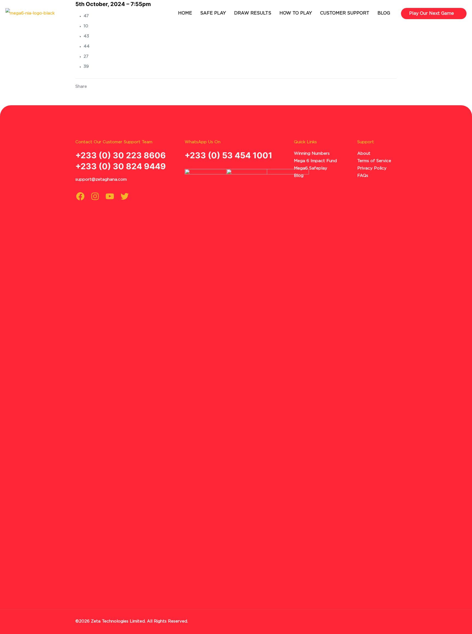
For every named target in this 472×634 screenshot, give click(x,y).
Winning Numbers (312, 153)
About (363, 153)
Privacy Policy (372, 168)
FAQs (362, 175)
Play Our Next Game (431, 13)
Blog (298, 175)
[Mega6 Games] (30, 13)
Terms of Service (374, 161)
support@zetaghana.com (101, 179)
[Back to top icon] (387, 621)
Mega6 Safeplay (310, 168)
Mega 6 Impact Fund (315, 161)
